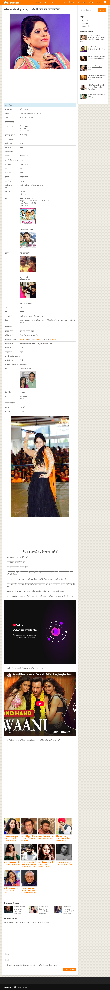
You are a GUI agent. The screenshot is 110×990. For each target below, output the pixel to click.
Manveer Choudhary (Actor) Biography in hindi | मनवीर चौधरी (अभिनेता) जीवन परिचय (92, 38)
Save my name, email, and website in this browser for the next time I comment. (33, 965)
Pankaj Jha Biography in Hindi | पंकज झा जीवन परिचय (45, 837)
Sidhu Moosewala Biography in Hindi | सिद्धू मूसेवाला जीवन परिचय (63, 838)
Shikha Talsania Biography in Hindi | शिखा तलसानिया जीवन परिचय (96, 87)
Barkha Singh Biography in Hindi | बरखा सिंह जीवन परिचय (12, 863)
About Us (84, 20)
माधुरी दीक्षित (23, 339)
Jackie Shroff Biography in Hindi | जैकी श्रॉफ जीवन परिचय (96, 68)
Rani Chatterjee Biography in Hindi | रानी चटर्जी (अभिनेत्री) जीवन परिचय (46, 864)
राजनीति (62, 2)
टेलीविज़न (53, 2)
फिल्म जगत (38, 2)
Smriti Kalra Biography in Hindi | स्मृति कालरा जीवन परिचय (11, 890)
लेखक (99, 2)
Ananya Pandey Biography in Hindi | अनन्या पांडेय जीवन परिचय (96, 58)
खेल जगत (71, 2)
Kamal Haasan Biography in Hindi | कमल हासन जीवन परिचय (97, 77)
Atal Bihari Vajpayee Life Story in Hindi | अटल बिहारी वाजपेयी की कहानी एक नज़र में (28, 890)
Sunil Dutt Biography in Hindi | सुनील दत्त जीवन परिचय (96, 48)
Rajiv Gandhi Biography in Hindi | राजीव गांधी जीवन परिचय (64, 863)
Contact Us (85, 23)
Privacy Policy (86, 26)
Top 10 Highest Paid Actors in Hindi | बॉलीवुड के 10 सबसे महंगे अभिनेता (29, 838)
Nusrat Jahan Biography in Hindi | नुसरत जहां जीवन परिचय (97, 96)
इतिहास (91, 2)
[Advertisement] (40, 86)
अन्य (46, 2)
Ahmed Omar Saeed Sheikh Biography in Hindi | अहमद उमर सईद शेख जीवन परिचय (29, 864)
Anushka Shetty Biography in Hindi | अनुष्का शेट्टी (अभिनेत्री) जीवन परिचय (11, 838)
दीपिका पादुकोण (38, 339)
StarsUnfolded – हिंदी (9, 987)
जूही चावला (53, 339)
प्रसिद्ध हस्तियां (81, 2)
